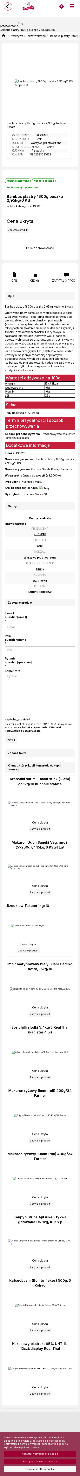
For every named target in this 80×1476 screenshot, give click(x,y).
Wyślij (11, 739)
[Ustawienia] (61, 6)
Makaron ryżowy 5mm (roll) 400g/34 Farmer (40, 1093)
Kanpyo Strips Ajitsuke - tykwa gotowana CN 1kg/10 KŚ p (40, 1219)
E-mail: (16, 615)
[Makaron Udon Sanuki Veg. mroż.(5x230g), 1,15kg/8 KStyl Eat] (40, 867)
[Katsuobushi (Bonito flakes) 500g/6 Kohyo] (40, 1305)
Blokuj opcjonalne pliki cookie (40, 1461)
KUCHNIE (42, 135)
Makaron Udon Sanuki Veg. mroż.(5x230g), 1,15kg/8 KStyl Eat (40, 844)
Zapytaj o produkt (18, 229)
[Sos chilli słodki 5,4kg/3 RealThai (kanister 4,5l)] (40, 1052)
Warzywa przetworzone (46, 143)
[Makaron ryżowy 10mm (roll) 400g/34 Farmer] (40, 1178)
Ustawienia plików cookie (40, 1469)
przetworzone (37, 35)
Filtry (20, 23)
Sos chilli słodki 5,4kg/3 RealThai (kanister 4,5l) (40, 1029)
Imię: (16, 637)
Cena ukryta (20, 221)
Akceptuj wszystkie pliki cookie (40, 1453)
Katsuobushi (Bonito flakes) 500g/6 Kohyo (40, 1282)
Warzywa (17, 35)
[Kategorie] (72, 6)
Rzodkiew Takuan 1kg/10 (28, 906)
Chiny (50, 146)
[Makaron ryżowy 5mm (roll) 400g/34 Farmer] (40, 1115)
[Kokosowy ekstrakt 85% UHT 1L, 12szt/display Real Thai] (40, 1368)
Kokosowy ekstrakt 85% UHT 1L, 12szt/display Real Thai (40, 1346)
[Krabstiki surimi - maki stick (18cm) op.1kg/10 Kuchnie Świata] (40, 804)
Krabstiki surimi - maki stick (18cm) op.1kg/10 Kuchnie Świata (40, 781)
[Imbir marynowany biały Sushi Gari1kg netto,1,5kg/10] (40, 989)
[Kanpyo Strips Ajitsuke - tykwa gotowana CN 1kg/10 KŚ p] (40, 1242)
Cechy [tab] (34, 280)
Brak (39, 139)
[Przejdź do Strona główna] (3, 36)
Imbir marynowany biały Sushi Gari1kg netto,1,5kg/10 (40, 966)
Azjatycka (38, 150)
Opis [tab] (14, 280)
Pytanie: (18, 660)
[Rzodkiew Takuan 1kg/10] (28, 925)
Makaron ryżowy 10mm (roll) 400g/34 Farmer (40, 1156)
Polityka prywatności (35, 727)
